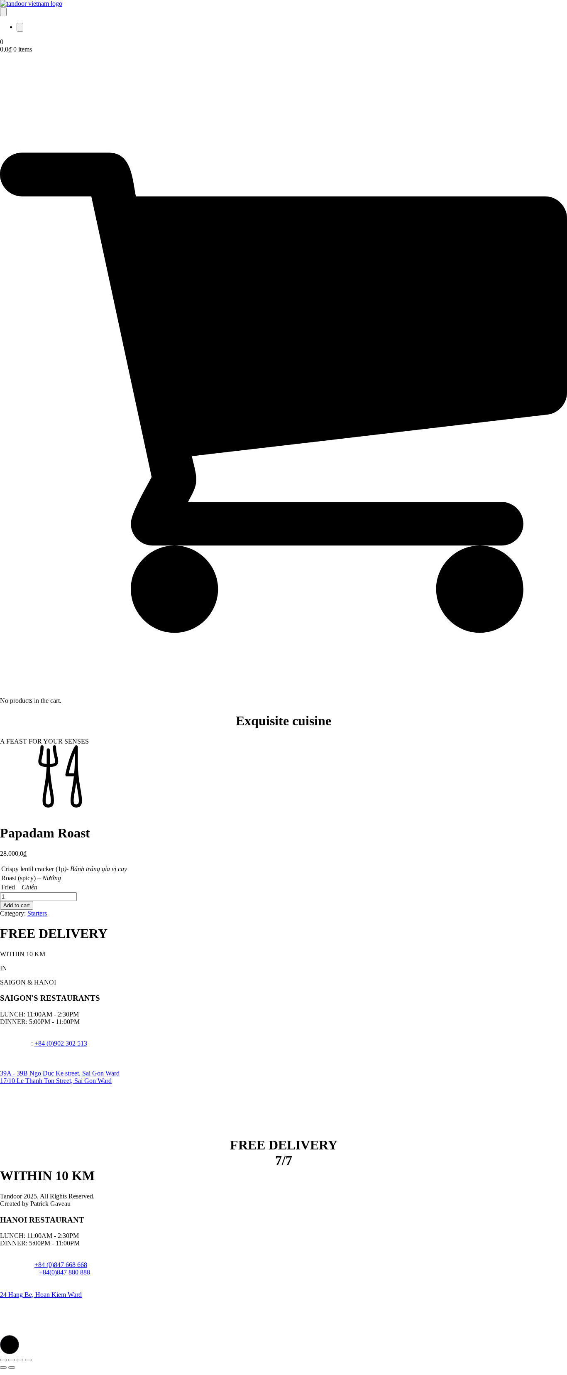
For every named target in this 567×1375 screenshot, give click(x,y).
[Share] (20, 1360)
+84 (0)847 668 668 (60, 1264)
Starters (37, 913)
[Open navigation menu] (3, 11)
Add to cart (16, 905)
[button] (9, 1344)
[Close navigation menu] (20, 27)
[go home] (31, 3)
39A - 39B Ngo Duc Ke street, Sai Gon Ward (60, 1073)
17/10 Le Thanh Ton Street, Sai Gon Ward (56, 1080)
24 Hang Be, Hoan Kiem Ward (41, 1294)
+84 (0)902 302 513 (60, 1043)
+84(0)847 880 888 (64, 1272)
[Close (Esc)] (28, 1360)
